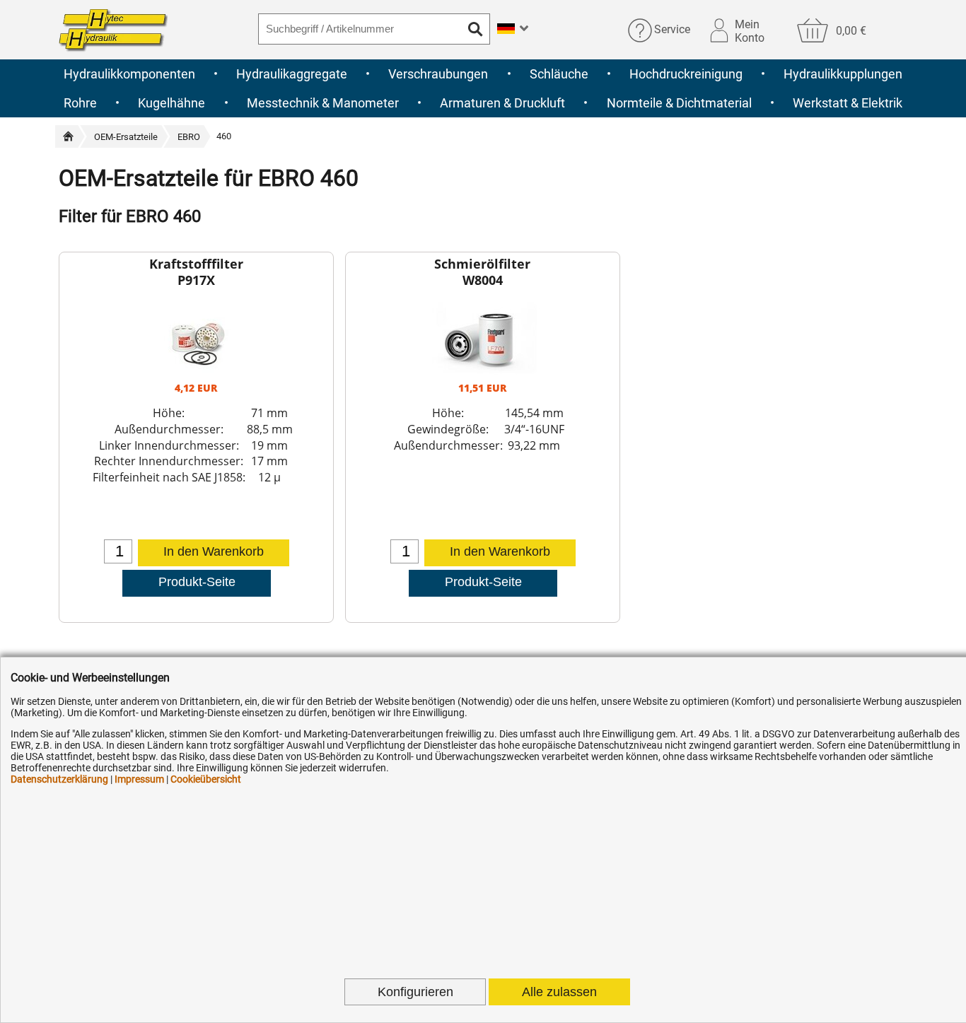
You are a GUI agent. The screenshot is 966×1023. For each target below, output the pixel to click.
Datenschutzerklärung (59, 779)
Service (672, 30)
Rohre (80, 102)
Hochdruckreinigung (686, 73)
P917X (196, 279)
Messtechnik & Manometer (323, 102)
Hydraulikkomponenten (129, 73)
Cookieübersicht (205, 779)
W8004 (482, 279)
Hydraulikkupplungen (843, 73)
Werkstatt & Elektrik (847, 102)
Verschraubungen (438, 73)
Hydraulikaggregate (291, 73)
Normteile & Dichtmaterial (679, 102)
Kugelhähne (171, 102)
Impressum (139, 779)
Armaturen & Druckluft (502, 102)
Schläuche (559, 73)
